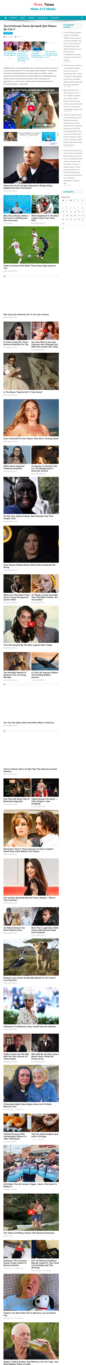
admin (18, 37)
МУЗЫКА (32, 18)
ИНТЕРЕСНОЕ (42, 18)
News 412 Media (43, 9)
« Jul (62, 228)
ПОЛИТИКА (55, 18)
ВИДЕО (22, 18)
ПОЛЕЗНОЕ (13, 18)
